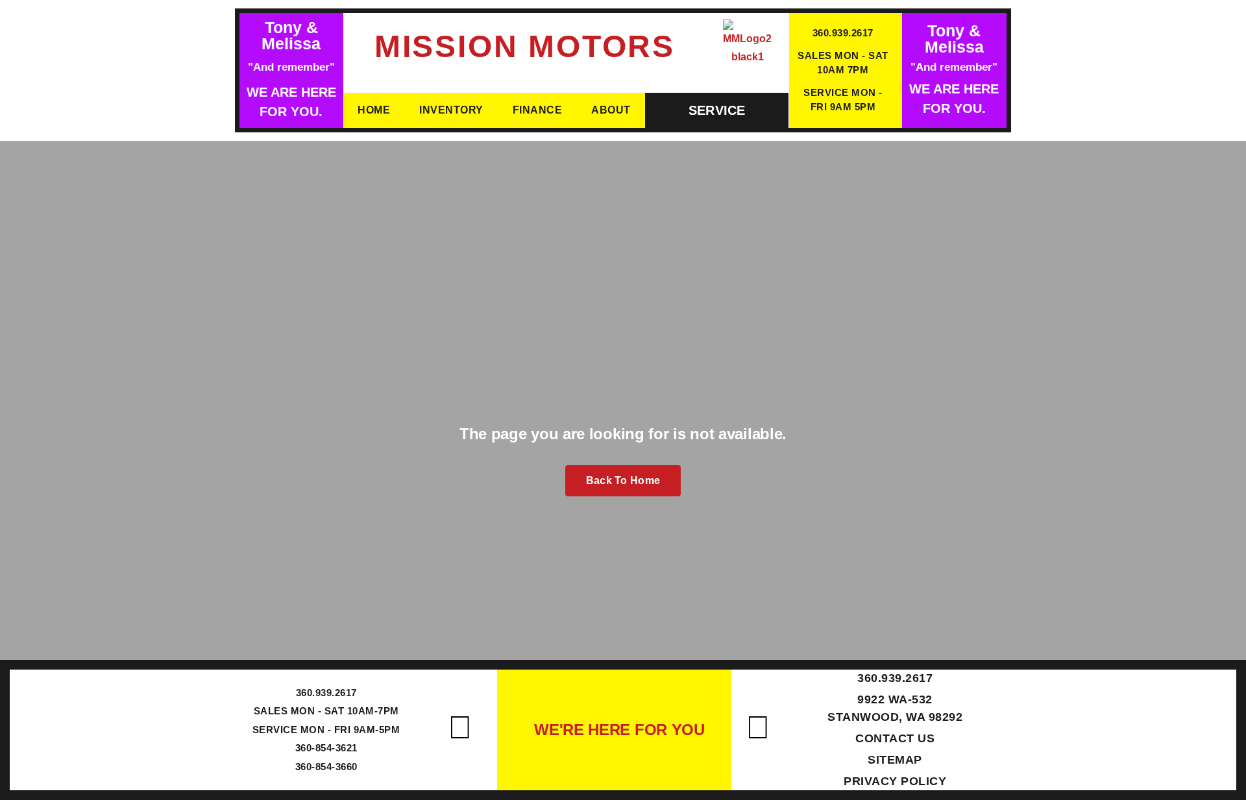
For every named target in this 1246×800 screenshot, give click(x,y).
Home (374, 109)
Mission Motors (524, 46)
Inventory (451, 109)
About (611, 109)
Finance (538, 109)
